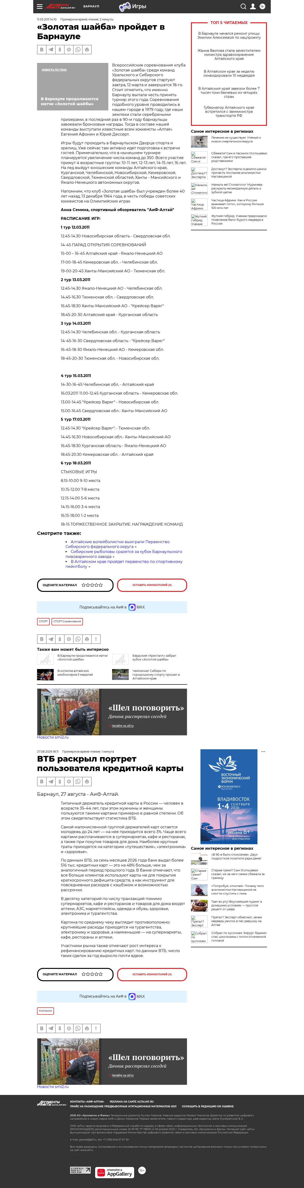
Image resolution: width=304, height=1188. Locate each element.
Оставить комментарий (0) (152, 585)
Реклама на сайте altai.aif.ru (132, 1101)
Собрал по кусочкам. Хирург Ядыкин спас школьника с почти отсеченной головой (238, 936)
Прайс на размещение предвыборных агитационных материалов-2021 (123, 1106)
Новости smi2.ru (53, 737)
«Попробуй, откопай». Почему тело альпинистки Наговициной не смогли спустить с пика (237, 889)
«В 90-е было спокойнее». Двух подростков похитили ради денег (236, 856)
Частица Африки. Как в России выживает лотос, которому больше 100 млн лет (237, 204)
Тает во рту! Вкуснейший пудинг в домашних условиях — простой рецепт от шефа (236, 905)
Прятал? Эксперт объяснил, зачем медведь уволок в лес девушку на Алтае (236, 921)
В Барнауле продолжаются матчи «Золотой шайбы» (82, 657)
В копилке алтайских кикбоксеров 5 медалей (75, 672)
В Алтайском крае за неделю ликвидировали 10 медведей (229, 74)
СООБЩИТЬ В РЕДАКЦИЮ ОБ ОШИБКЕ (208, 1106)
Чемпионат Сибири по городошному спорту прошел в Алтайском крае (156, 674)
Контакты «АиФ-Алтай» (87, 1101)
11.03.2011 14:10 (47, 19)
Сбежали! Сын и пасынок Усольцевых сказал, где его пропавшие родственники (239, 157)
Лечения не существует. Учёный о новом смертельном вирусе (236, 139)
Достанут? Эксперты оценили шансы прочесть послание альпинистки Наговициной (238, 172)
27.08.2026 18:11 (47, 751)
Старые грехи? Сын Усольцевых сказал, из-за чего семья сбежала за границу (238, 874)
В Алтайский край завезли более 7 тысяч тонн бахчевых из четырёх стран (229, 93)
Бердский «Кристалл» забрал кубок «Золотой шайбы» (154, 657)
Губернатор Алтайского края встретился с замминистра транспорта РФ (229, 112)
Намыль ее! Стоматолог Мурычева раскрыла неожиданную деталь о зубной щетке (236, 188)
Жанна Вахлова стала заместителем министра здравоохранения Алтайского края (229, 55)
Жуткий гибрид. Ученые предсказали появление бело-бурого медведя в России (239, 219)
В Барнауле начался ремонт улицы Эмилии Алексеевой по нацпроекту (229, 36)
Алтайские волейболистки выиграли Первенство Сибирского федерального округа (118, 544)
